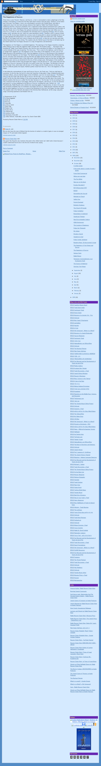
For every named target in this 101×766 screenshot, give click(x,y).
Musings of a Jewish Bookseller (83, 333)
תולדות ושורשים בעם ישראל (81, 389)
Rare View (77, 485)
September (77, 270)
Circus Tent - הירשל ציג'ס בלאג (83, 535)
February (76, 290)
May (75, 282)
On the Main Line (79, 472)
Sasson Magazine (79, 336)
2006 (74, 155)
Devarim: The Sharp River (77, 95)
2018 (74, 126)
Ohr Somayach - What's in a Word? (84, 330)
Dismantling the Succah (80, 193)
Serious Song (77, 253)
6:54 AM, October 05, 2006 (9, 135)
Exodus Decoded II (79, 185)
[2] (8, 26)
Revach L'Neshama (79, 376)
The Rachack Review (80, 348)
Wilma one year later (79, 176)
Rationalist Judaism (79, 533)
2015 (74, 135)
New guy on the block (80, 182)
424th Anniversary (79, 222)
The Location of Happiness (81, 225)
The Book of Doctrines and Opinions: (84, 444)
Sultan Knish (77, 487)
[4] (10, 33)
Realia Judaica (78, 366)
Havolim (76, 325)
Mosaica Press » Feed (80, 575)
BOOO (75, 190)
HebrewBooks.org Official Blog (83, 343)
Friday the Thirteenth (79, 228)
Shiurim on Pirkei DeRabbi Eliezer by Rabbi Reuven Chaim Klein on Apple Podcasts (82, 691)
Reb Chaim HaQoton (80, 351)
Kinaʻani (76, 578)
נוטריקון (76, 328)
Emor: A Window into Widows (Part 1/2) (81, 103)
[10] (39, 55)
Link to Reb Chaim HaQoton (84, 88)
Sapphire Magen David (80, 305)
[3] (53, 31)
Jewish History (78, 450)
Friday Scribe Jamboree (80, 239)
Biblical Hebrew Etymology (81, 386)
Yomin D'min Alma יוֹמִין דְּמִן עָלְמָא (83, 512)
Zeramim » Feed (79, 409)
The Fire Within (78, 179)
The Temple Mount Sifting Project (83, 403)
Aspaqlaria (77, 391)
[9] (19, 51)
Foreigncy (77, 557)
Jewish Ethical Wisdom (80, 373)
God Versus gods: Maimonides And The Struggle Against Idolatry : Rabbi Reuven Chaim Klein (82, 596)
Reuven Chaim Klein (11, 138)
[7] (46, 40)
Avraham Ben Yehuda (80, 368)
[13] (59, 83)
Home (34, 151)
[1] (15, 21)
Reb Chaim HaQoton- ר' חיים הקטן (24, 8)
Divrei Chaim (77, 313)
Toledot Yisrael (78, 439)
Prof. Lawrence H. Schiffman (82, 452)
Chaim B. (7, 129)
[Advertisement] (80, 704)
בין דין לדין (77, 384)
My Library (77, 231)
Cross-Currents (78, 528)
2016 (74, 132)
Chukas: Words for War (77, 100)
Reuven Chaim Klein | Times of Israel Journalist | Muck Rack (81, 653)
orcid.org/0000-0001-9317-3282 (81, 90)
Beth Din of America (80, 495)
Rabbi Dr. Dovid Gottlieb (81, 530)
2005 (74, 297)
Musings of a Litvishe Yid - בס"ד (83, 315)
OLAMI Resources (79, 550)
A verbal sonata (78, 166)
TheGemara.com (79, 398)
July (75, 276)
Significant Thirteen (79, 216)
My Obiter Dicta (78, 416)
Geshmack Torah (79, 310)
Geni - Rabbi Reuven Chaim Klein (79, 687)
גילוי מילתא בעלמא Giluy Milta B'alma (84, 411)
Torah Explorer (78, 482)
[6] (41, 38)
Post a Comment (8, 148)
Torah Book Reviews (80, 517)
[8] (9, 48)
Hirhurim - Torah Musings (81, 507)
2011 (74, 147)
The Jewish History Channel (82, 455)
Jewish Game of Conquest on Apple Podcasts (83, 600)
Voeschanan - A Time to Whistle (79, 98)
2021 (74, 118)
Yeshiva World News (80, 490)
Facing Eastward (78, 202)
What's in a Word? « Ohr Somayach (80, 684)
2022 (74, 115)
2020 (74, 121)
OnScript (76, 318)
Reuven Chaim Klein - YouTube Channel (81, 640)
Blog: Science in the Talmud (82, 378)
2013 (74, 141)
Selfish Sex (77, 199)
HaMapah (77, 432)
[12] (7, 76)
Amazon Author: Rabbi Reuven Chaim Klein (82, 588)
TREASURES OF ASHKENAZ (83, 359)
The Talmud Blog (79, 414)
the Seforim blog (79, 434)
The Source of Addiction (80, 263)
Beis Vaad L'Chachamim (81, 320)
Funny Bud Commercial (80, 173)
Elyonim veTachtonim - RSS (82, 424)
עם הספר (76, 401)
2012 (74, 144)
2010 (74, 150)
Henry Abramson (79, 500)
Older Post (62, 151)
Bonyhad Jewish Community (78, 591)
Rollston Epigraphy (79, 477)
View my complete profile (77, 21)
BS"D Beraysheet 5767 (80, 188)
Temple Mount (78, 492)
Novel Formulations (79, 545)
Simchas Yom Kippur (80, 266)
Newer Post (6, 151)
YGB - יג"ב (77, 356)
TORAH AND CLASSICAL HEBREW (84, 353)
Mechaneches (78, 580)
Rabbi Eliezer (77, 256)
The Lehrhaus (78, 510)
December (77, 157)
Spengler (76, 480)
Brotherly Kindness (79, 205)
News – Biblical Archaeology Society (84, 429)
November (77, 160)
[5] (42, 33)
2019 (74, 124)
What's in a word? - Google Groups (80, 681)
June (75, 279)
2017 (74, 129)
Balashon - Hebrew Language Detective (85, 457)
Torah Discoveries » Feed (81, 371)
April (75, 285)
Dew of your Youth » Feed (81, 497)
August (76, 273)
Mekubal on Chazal (79, 196)
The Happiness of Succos (12, 17)
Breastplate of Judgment (81, 214)
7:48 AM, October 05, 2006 (9, 144)
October (76, 163)
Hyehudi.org (77, 520)
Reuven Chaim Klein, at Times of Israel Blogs (83, 661)
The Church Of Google (80, 208)
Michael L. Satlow (79, 464)
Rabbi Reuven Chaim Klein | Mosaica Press (82, 615)
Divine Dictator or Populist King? (79, 107)
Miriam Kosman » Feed (80, 525)
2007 (74, 152)
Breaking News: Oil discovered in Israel (85, 242)
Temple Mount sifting (80, 572)
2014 (74, 138)
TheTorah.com (78, 437)
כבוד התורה (77, 341)
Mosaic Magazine (79, 474)
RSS (72, 305)
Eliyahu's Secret (78, 234)
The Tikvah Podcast (80, 560)
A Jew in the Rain (79, 381)
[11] (54, 75)
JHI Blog (76, 419)
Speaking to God (78, 237)
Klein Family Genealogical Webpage (80, 608)
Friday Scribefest (78, 211)
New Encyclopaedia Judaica (82, 219)
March (76, 287)
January (76, 293)
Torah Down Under (79, 307)
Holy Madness (78, 567)
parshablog (77, 323)
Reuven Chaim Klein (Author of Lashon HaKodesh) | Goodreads (81, 648)
